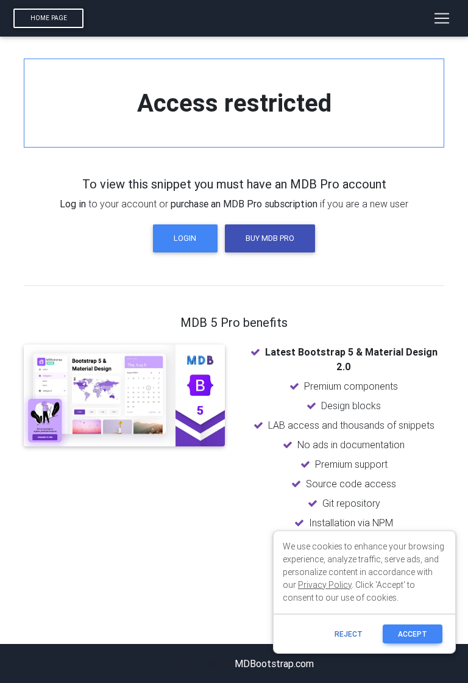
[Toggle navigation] (441, 18)
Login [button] (185, 238)
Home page (48, 18)
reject (349, 633)
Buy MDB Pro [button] (270, 238)
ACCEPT (412, 633)
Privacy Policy (325, 584)
